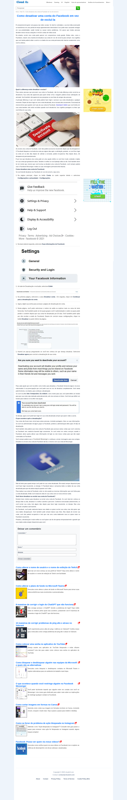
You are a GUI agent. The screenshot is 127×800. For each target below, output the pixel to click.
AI (62, 2)
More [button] (107, 2)
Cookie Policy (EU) (83, 779)
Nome (20, 547)
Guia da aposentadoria (78, 2)
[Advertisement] (97, 57)
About (38, 779)
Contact (45, 779)
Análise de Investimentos (96, 2)
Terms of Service (69, 779)
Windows (49, 2)
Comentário (22, 533)
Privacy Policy (55, 779)
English (67, 2)
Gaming (56, 2)
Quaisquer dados (62, 105)
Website (20, 552)
